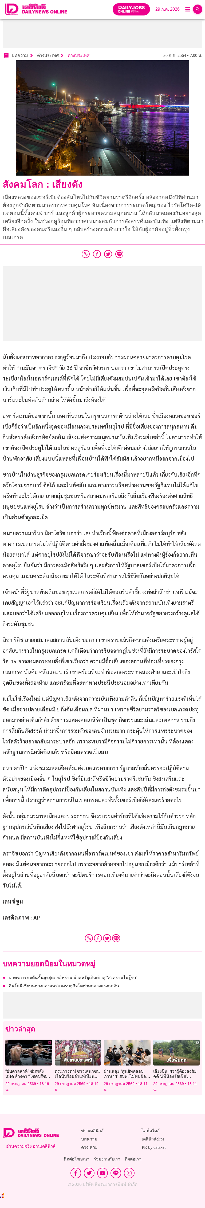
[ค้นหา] (197, 9)
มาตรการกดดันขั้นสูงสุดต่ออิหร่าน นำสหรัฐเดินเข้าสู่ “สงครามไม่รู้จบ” (73, 977)
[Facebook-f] (75, 1173)
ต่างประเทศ (78, 55)
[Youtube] (102, 1173)
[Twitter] (107, 938)
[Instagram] (129, 1173)
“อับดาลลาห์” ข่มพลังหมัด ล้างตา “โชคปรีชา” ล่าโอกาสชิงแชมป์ (27, 1076)
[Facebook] (98, 938)
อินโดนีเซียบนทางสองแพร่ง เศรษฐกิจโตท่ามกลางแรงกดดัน (64, 986)
